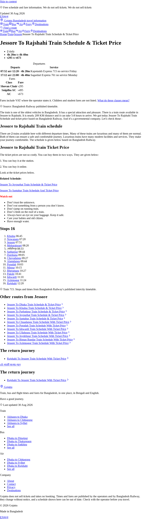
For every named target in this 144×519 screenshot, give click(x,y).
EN (2, 16)
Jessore (18, 34)
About (10, 480)
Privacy (11, 487)
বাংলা (6, 16)
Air (21, 24)
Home (3, 34)
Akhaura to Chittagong (19, 419)
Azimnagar (13, 280)
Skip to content (8, 1)
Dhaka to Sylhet (16, 462)
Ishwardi (12, 277)
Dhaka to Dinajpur (17, 438)
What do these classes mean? (113, 100)
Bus (14, 24)
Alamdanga (13, 261)
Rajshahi (12, 283)
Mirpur (11, 267)
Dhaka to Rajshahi (17, 465)
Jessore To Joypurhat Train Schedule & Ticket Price (28, 184)
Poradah (11, 264)
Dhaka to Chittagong (18, 459)
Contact (11, 484)
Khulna (11, 236)
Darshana (12, 254)
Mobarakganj (14, 245)
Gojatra (7, 387)
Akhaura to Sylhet (17, 423)
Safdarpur (12, 251)
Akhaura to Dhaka (17, 416)
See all (10, 426)
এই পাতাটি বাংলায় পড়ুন (10, 364)
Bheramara (13, 270)
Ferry (29, 24)
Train (6, 24)
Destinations (41, 24)
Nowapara (13, 239)
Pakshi (10, 273)
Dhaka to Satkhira (17, 444)
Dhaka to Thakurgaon (19, 441)
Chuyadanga (14, 258)
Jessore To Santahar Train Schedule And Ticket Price (29, 190)
